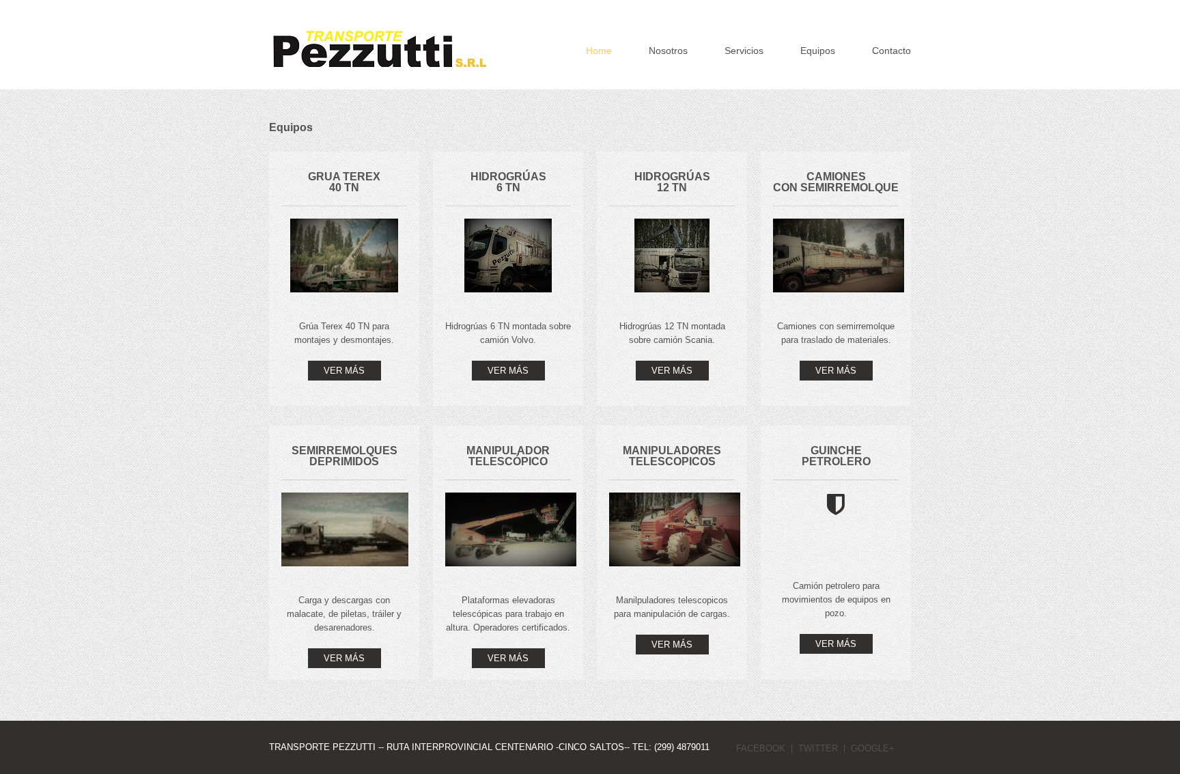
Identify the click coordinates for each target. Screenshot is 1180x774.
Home (599, 50)
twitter (818, 748)
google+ (873, 748)
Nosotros (668, 50)
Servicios (744, 50)
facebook (760, 748)
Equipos (817, 50)
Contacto (891, 50)
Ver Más (344, 370)
